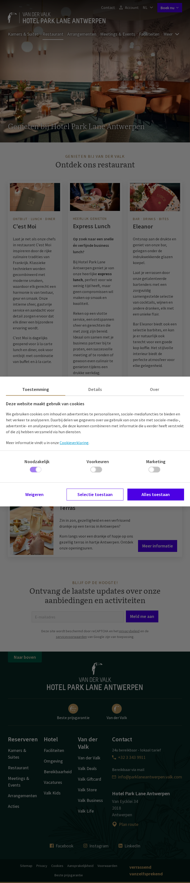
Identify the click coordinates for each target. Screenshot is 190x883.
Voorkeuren (98, 461)
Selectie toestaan (95, 494)
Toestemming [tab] (35, 389)
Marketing (156, 461)
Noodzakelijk (36, 461)
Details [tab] (95, 389)
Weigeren (34, 494)
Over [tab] (154, 389)
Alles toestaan (156, 494)
